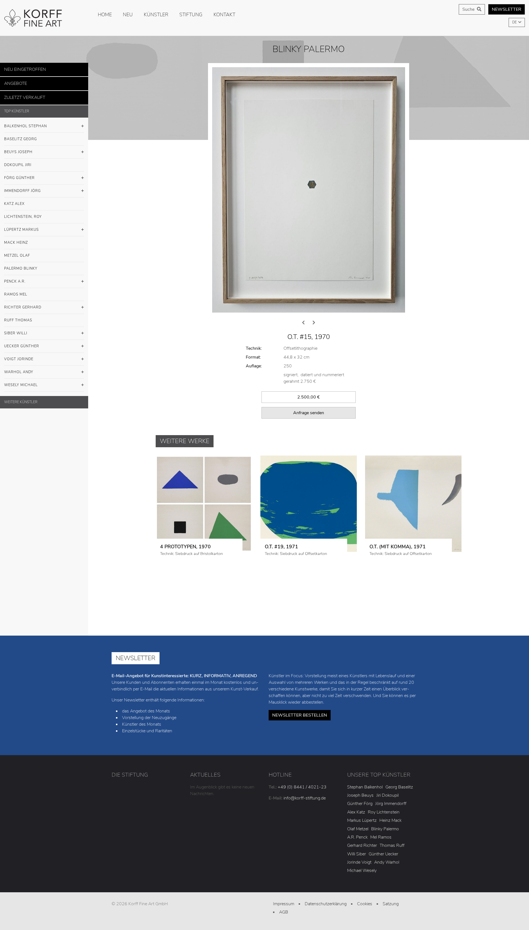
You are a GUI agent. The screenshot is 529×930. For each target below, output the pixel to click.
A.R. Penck (357, 861)
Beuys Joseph (18, 148)
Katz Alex (14, 200)
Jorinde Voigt (359, 886)
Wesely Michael (21, 381)
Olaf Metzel (357, 852)
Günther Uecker (383, 877)
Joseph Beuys (360, 819)
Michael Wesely (362, 894)
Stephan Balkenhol (365, 810)
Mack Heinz (16, 239)
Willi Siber (356, 877)
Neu (128, 14)
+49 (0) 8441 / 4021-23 (302, 810)
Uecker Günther (21, 342)
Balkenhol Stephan (25, 122)
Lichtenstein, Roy (23, 213)
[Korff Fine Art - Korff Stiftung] (44, 18)
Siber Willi (15, 329)
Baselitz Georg (20, 135)
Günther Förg (360, 827)
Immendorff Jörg (22, 187)
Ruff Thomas (18, 316)
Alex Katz (356, 836)
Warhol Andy (18, 368)
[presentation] (303, 346)
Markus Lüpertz (362, 844)
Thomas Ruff (392, 869)
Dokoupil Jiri (17, 161)
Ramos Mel (15, 291)
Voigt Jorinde (18, 355)
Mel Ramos (381, 861)
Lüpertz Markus (21, 226)
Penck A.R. (15, 278)
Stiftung (191, 14)
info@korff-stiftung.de (305, 821)
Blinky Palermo (385, 852)
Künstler (156, 14)
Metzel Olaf (17, 252)
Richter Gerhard (22, 304)
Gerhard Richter (362, 869)
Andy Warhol (386, 886)
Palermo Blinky (20, 265)
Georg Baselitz (399, 810)
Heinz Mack (390, 844)
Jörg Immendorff (390, 827)
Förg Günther (19, 174)
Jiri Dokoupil (387, 819)
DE (514, 22)
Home (105, 14)
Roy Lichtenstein (384, 836)
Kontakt (224, 14)
